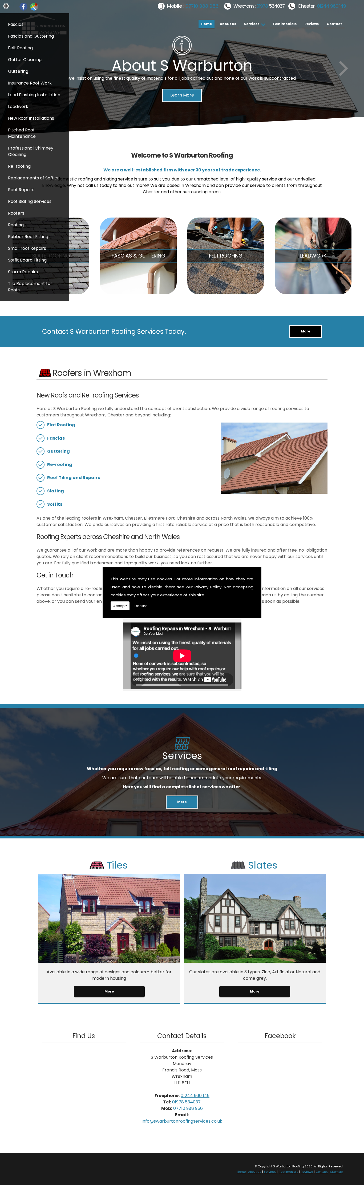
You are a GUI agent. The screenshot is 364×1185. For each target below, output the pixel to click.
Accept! (120, 605)
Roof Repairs (21, 190)
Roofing (16, 225)
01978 (262, 6)
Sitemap (336, 1172)
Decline (141, 605)
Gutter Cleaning (25, 60)
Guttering (18, 71)
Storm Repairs (23, 272)
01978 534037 (186, 1102)
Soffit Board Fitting (27, 260)
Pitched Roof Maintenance (22, 133)
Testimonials (285, 24)
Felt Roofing (20, 48)
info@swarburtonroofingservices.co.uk (182, 1121)
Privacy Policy (208, 587)
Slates (262, 865)
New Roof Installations (31, 118)
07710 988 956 (202, 6)
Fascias (15, 24)
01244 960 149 (331, 6)
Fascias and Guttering (31, 36)
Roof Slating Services (29, 201)
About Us (228, 24)
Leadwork (18, 106)
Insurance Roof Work (30, 83)
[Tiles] (109, 961)
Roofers (16, 213)
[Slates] (255, 961)
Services (251, 24)
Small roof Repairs (27, 248)
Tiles (117, 865)
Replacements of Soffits (33, 178)
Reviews (312, 24)
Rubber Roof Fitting (28, 237)
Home (206, 24)
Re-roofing (19, 166)
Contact (334, 24)
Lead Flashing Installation (34, 95)
